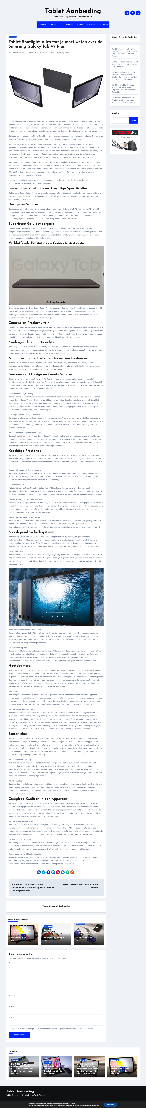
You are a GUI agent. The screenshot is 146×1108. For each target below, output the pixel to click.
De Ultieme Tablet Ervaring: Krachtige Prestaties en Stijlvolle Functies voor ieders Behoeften (21, 930)
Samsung (69, 24)
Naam (12, 996)
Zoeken (116, 113)
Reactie (12, 963)
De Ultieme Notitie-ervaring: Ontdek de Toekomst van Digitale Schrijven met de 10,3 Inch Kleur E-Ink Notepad (89, 1068)
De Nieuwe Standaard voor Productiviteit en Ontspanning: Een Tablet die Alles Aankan (125, 100)
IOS (61, 24)
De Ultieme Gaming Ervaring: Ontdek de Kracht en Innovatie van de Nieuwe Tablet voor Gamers (22, 1068)
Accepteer (110, 1105)
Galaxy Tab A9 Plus (49, 53)
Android (52, 24)
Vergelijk (80, 24)
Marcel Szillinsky (19, 53)
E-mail (12, 1007)
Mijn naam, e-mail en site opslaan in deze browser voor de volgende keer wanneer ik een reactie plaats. (52, 1029)
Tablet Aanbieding (73, 11)
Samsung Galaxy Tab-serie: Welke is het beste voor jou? (56, 932)
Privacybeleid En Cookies (97, 24)
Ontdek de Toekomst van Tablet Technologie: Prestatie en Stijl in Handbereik (125, 64)
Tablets (68, 53)
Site (10, 1018)
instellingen (95, 1106)
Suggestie (42, 24)
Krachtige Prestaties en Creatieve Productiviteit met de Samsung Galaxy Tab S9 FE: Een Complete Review (33, 887)
